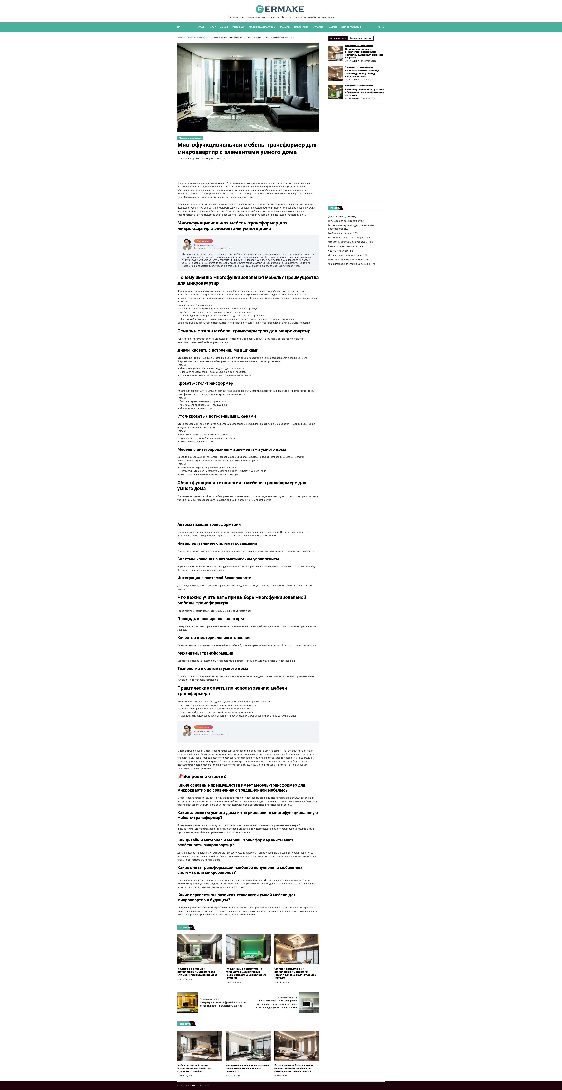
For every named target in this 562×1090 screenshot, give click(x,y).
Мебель (285, 26)
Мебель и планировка (190, 138)
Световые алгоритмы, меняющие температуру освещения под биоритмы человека (362, 73)
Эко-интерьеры (351, 26)
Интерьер (238, 26)
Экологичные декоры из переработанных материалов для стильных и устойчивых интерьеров (197, 971)
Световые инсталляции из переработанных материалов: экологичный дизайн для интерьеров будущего (295, 973)
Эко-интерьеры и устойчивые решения (349, 264)
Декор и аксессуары (339, 216)
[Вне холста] (178, 27)
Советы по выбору (338, 250)
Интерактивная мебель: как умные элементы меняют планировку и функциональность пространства (294, 1068)
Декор (224, 26)
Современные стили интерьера (345, 255)
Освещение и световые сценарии (359, 45)
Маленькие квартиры (262, 26)
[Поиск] (384, 27)
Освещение (301, 26)
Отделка (318, 26)
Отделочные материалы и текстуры (347, 242)
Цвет (213, 26)
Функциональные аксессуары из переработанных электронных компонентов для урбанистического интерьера (246, 973)
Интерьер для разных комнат (344, 220)
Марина (187, 159)
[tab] (338, 38)
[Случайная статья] (379, 27)
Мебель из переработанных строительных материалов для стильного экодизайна (194, 1068)
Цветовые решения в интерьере (345, 259)
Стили (201, 26)
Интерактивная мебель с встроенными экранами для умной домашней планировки (247, 1068)
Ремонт (332, 26)
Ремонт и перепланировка (342, 246)
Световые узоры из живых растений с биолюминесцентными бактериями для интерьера (364, 92)
